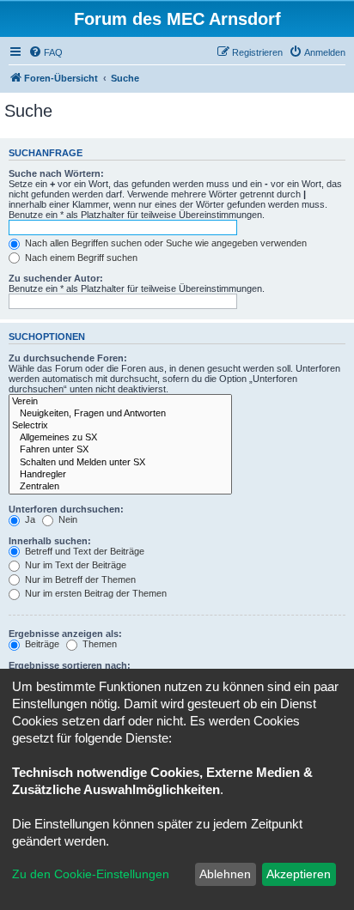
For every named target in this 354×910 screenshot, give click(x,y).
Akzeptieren (298, 874)
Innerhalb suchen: (50, 541)
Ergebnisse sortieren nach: (70, 665)
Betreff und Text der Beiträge (83, 551)
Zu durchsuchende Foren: (68, 358)
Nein (66, 519)
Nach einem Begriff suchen (79, 257)
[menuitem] (45, 52)
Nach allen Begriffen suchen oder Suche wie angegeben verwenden (164, 243)
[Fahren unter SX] (120, 450)
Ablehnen (225, 874)
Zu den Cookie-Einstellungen (90, 874)
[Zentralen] (120, 487)
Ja (28, 519)
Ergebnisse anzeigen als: (65, 633)
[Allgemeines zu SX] (120, 438)
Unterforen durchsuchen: (66, 509)
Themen (98, 644)
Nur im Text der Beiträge (74, 565)
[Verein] (120, 402)
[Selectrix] (120, 426)
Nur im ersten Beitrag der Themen (94, 593)
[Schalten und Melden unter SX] (120, 463)
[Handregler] (120, 475)
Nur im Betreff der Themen (79, 579)
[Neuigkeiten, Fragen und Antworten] (120, 414)
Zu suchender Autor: (56, 278)
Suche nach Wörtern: (56, 173)
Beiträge (40, 644)
